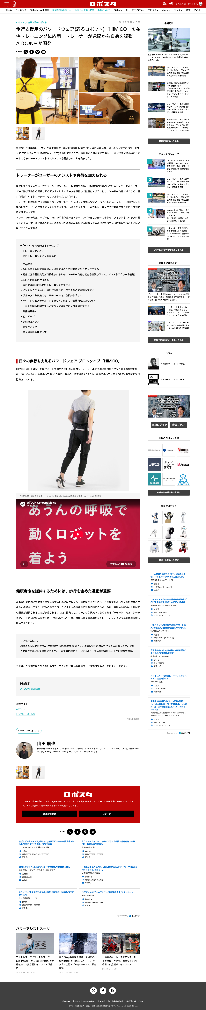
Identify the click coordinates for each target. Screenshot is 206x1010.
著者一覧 (66, 1001)
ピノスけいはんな (25, 714)
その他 (197, 10)
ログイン (107, 814)
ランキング (21, 10)
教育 (188, 10)
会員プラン (178, 424)
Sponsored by (122, 916)
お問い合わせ (89, 1001)
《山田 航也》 (133, 719)
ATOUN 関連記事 (30, 689)
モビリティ (153, 10)
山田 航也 (46, 743)
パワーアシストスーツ (30, 731)
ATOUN (21, 709)
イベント (166, 10)
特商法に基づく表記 (135, 1001)
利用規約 (101, 1001)
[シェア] (31, 52)
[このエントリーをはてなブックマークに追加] (43, 52)
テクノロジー (138, 10)
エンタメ (178, 10)
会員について (104, 10)
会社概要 (76, 1001)
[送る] (37, 52)
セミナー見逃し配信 (84, 10)
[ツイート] (26, 52)
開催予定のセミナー (61, 10)
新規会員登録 (49, 814)
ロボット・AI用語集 (39, 10)
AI (127, 10)
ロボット (118, 10)
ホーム (9, 10)
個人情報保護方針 (116, 1001)
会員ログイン (159, 424)
